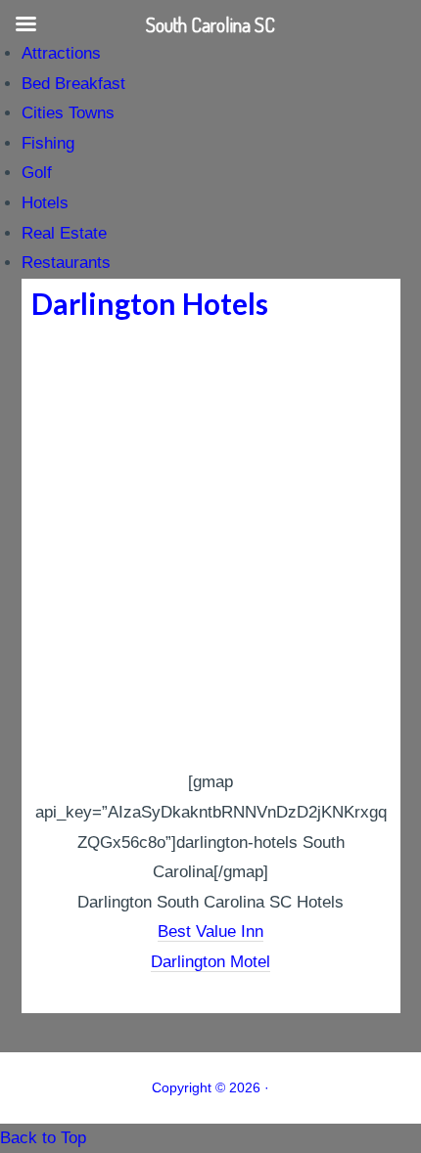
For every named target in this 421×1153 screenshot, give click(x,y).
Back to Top (43, 1138)
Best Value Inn (210, 931)
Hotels (45, 203)
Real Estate (64, 233)
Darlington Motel (210, 962)
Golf (37, 172)
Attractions (61, 53)
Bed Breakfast (73, 83)
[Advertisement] (210, 547)
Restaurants (66, 262)
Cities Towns (68, 113)
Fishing (48, 143)
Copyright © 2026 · (210, 1087)
